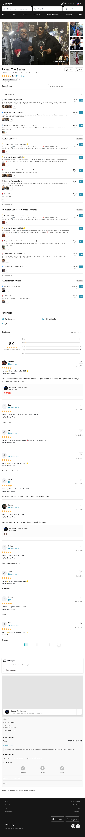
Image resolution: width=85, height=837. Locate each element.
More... (81, 15)
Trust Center (76, 805)
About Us (7, 805)
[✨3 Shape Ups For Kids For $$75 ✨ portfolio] (3, 222)
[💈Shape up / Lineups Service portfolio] (3, 119)
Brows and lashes (53, 15)
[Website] (62, 768)
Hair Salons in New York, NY (15, 790)
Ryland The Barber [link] (29, 790)
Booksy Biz (77, 811)
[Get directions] (79, 712)
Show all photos (60, 62)
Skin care (37, 15)
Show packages (11, 670)
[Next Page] (59, 644)
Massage (69, 15)
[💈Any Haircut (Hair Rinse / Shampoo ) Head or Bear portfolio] (3, 175)
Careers (78, 808)
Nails (25, 15)
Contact (78, 815)
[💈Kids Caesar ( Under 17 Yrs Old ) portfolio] (3, 260)
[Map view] (42, 696)
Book (81, 100)
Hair (3, 15)
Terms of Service (75, 801)
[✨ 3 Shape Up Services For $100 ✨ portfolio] (3, 151)
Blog (6, 801)
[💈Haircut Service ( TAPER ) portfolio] (3, 106)
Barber (14, 15)
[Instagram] (23, 768)
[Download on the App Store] (57, 818)
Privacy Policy (9, 811)
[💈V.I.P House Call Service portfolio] (3, 290)
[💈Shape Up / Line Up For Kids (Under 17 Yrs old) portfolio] (3, 132)
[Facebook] (42, 768)
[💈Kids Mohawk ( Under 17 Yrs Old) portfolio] (3, 270)
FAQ (6, 808)
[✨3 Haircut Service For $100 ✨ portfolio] (3, 235)
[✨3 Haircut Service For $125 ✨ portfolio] (3, 164)
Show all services (7, 204)
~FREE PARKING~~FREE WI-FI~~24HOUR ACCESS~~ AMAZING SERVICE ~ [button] (10, 726)
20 (54, 645)
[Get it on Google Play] (72, 818)
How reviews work (76, 332)
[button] (3, 9)
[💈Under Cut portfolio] (3, 301)
